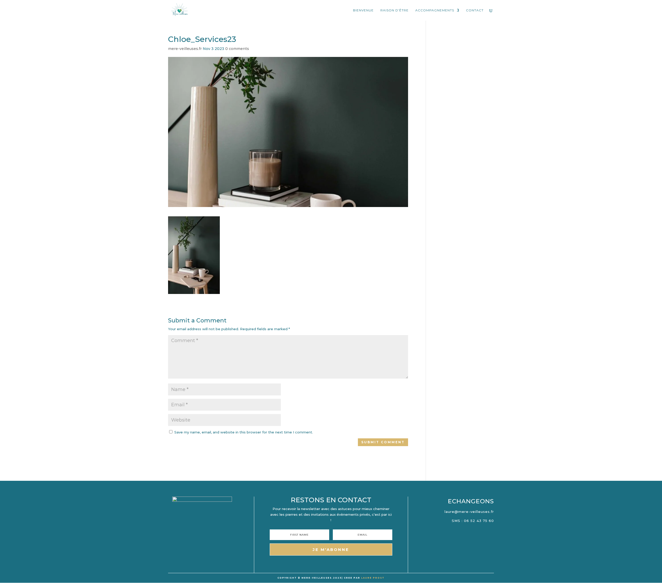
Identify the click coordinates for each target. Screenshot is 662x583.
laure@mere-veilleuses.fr (469, 512)
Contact (475, 10)
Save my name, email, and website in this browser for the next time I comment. (243, 432)
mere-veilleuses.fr (185, 48)
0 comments (237, 48)
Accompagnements (434, 10)
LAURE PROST (373, 578)
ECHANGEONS (471, 501)
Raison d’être (394, 10)
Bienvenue (363, 10)
